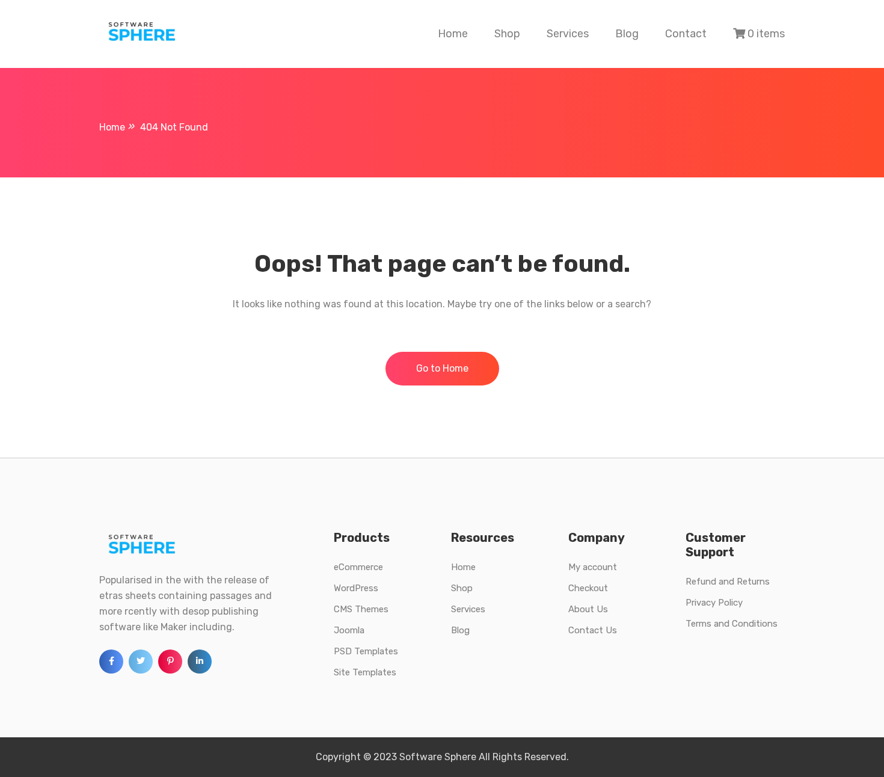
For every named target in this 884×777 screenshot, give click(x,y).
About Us (588, 609)
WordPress (356, 588)
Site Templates (365, 672)
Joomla (349, 630)
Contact (686, 33)
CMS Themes (361, 609)
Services (568, 33)
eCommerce (358, 567)
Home (453, 33)
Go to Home (442, 368)
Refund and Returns (728, 581)
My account (592, 567)
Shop (507, 33)
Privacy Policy (714, 602)
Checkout (588, 588)
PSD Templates (366, 651)
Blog (627, 33)
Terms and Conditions (732, 623)
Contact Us (592, 630)
